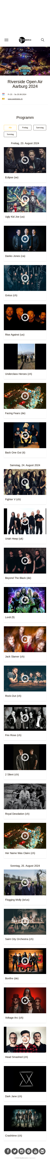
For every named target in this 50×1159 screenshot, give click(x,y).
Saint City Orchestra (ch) (19, 939)
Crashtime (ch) (13, 1135)
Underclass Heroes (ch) (18, 373)
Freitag (25, 127)
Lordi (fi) (10, 617)
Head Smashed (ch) (16, 1057)
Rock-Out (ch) (13, 695)
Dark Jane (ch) (13, 1096)
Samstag (40, 127)
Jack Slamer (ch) (14, 656)
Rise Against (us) (14, 334)
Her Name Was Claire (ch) (20, 853)
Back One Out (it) (15, 452)
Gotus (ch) (11, 295)
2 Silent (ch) (12, 774)
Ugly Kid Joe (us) (15, 216)
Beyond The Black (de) (18, 578)
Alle (10, 127)
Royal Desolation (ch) (17, 813)
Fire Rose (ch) (13, 735)
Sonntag (10, 134)
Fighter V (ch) (13, 499)
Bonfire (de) (12, 978)
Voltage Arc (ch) (14, 1017)
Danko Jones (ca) (15, 256)
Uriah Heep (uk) (14, 538)
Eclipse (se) (11, 177)
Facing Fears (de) (15, 413)
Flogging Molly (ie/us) (17, 899)
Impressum (32, 1158)
